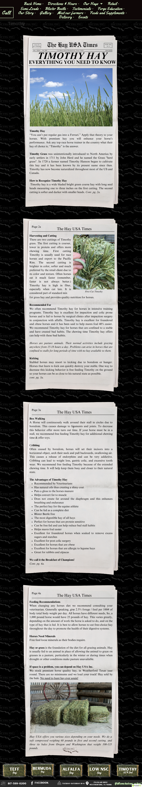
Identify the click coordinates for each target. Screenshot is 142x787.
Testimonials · (82, 9)
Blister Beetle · (56, 9)
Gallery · (46, 13)
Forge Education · (110, 9)
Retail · (113, 3)
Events (83, 17)
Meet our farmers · (71, 13)
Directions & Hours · (63, 3)
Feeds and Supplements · (108, 13)
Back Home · (33, 3)
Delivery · (66, 17)
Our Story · (27, 13)
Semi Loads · (30, 9)
